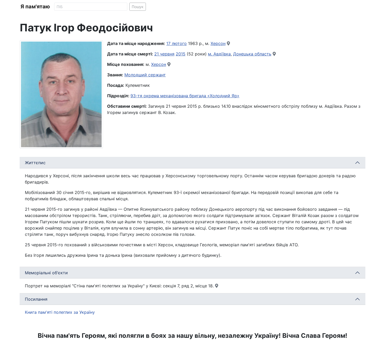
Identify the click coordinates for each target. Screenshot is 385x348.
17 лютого (176, 43)
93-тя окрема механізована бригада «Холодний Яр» (184, 95)
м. (210, 53)
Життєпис (35, 162)
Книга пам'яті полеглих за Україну (60, 312)
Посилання (36, 299)
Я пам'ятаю (35, 6)
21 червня (164, 53)
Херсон (218, 43)
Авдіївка (222, 53)
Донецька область (252, 53)
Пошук (138, 6)
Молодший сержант (145, 74)
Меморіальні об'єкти (46, 272)
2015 (180, 53)
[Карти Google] (228, 43)
